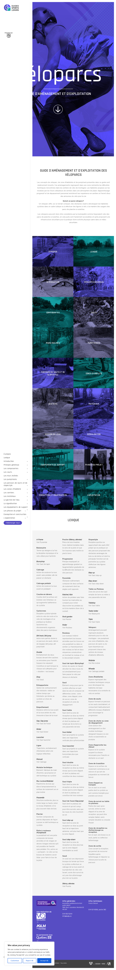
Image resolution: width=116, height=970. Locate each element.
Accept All (44, 961)
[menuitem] (16, 454)
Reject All (29, 961)
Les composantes (11, 468)
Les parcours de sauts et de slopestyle (15, 484)
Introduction (9, 461)
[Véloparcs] (16, 7)
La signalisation (10, 503)
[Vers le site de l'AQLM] (16, 34)
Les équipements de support (16, 507)
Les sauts (8, 472)
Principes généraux (11, 465)
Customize (15, 961)
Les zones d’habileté (12, 489)
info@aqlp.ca (66, 916)
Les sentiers (9, 492)
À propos (7, 454)
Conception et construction (15, 514)
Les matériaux (10, 496)
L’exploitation (9, 518)
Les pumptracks (10, 479)
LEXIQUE (73, 520)
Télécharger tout (13, 523)
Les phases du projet (12, 511)
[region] (29, 954)
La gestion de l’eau (11, 500)
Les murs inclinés (11, 475)
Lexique (7, 457)
